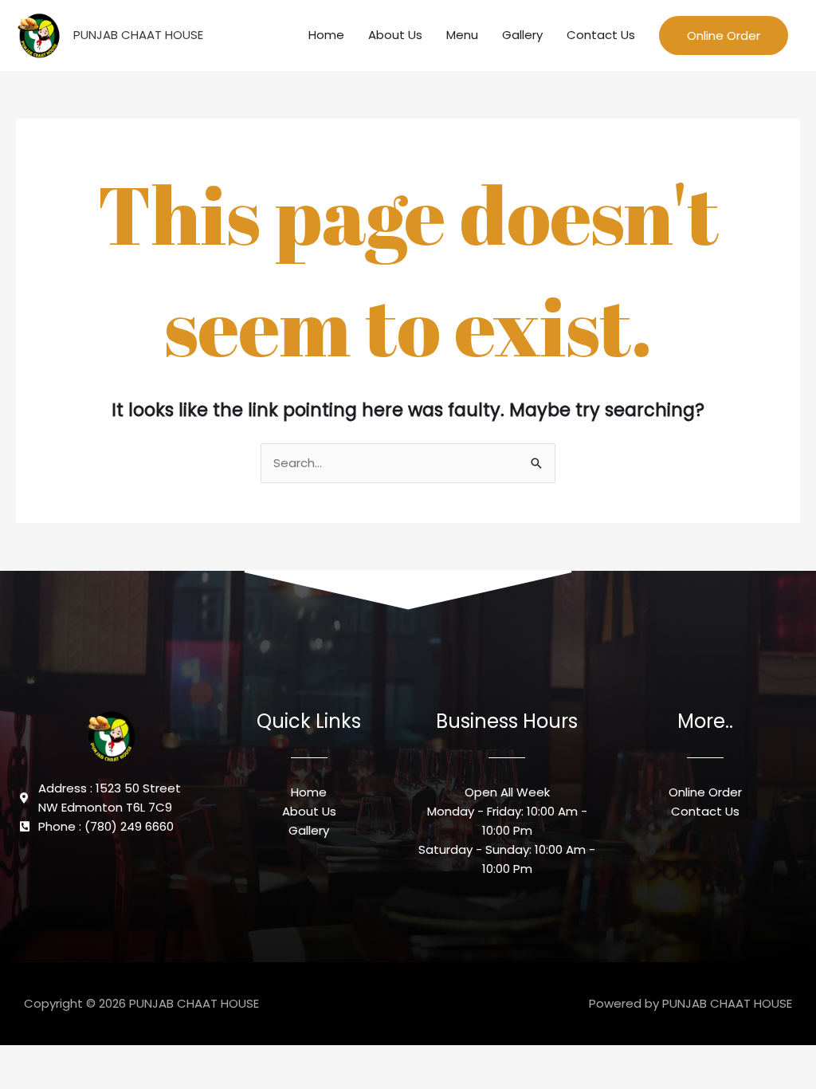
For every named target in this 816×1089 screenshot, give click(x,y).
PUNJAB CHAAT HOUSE (138, 34)
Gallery (522, 34)
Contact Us (601, 34)
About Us (395, 34)
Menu (462, 34)
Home (326, 34)
